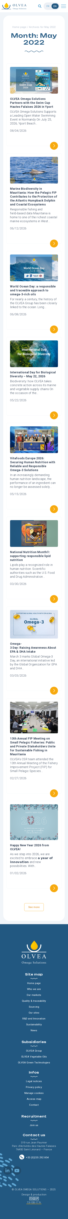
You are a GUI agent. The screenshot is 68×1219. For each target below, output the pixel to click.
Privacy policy (34, 1087)
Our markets (34, 995)
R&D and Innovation (34, 1018)
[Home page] (14, 6)
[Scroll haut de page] (3, 15)
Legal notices (34, 1081)
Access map (34, 1098)
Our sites (34, 1012)
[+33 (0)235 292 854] (21, 1157)
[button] (40, 6)
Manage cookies (34, 1093)
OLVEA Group (34, 1050)
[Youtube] (17, 1170)
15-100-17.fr (34, 1202)
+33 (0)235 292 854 (37, 1157)
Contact (34, 1104)
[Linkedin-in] (7, 1170)
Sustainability (34, 1024)
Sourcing (34, 1006)
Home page (19, 27)
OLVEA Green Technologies (34, 1062)
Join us (34, 1125)
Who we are (34, 989)
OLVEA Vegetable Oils (34, 1056)
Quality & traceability (34, 1000)
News (34, 1030)
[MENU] (63, 6)
